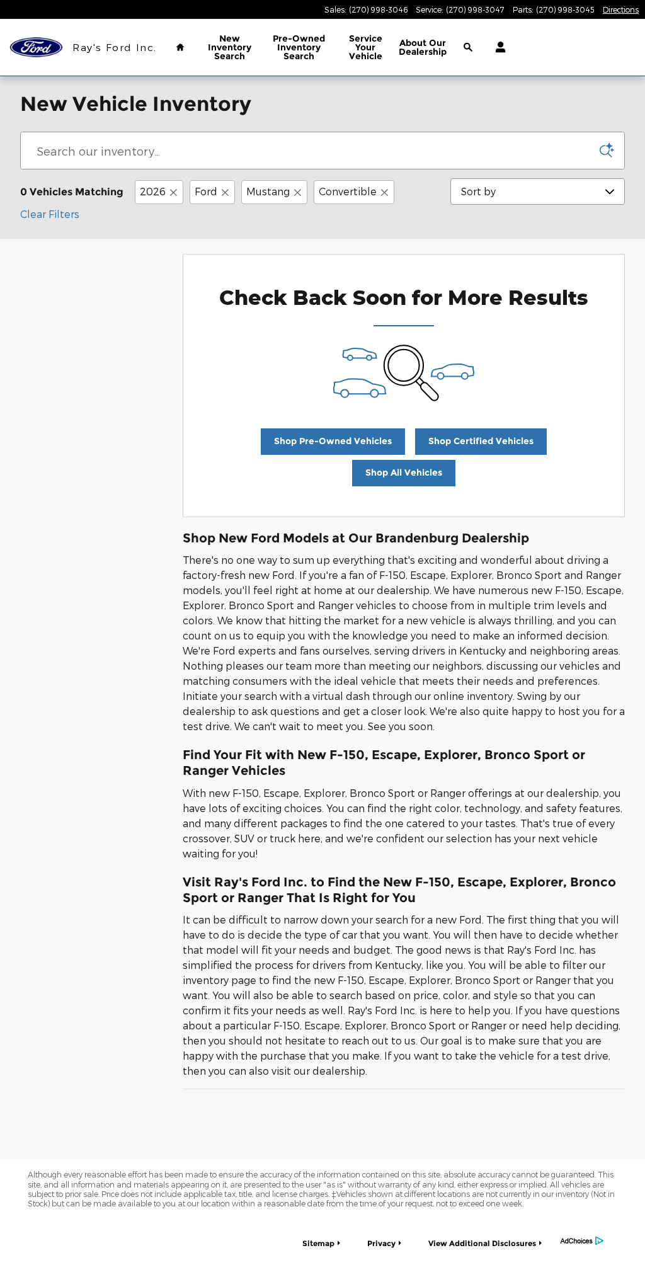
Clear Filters (49, 214)
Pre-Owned (299, 47)
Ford (206, 191)
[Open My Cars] (497, 47)
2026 (153, 191)
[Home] (36, 47)
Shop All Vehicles (403, 472)
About (423, 47)
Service (365, 47)
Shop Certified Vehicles (481, 441)
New (229, 47)
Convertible (348, 191)
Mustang (268, 191)
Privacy (381, 1243)
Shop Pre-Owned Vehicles (333, 441)
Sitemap (318, 1243)
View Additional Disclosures (482, 1243)
